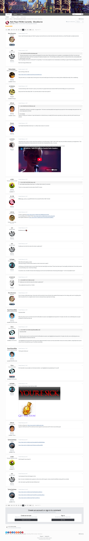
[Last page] (33, 30)
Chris (12, 327)
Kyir (32, 106)
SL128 (12, 23)
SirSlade (12, 259)
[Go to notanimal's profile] (12, 283)
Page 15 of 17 (37, 29)
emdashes (12, 86)
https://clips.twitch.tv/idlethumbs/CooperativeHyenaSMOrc (41, 217)
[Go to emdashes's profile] (12, 92)
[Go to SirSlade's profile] (12, 265)
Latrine (12, 212)
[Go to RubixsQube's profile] (12, 75)
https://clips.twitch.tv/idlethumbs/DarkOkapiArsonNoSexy (30, 491)
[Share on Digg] (12, 532)
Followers (78, 21)
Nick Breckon (12, 33)
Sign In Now (63, 519)
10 (11, 29)
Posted (23, 33)
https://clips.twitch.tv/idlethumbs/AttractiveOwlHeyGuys (30, 74)
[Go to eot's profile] (12, 56)
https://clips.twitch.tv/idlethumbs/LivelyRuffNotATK (44, 216)
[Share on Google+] (10, 532)
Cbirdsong (33, 53)
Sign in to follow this (71, 21)
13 (18, 29)
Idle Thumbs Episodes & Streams (30, 23)
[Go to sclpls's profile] (12, 185)
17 (27, 29)
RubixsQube (12, 69)
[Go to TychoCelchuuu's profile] (12, 446)
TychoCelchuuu (12, 440)
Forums (7, 16)
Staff (18, 16)
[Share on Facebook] (8, 532)
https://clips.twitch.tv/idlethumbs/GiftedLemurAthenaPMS (31, 445)
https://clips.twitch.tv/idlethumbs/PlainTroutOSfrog (29, 497)
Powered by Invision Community (44, 539)
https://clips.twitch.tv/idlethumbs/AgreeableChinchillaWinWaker (32, 442)
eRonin (12, 103)
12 (16, 29)
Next (30, 29)
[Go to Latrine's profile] (12, 218)
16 (25, 29)
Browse (8, 14)
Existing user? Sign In (71, 1)
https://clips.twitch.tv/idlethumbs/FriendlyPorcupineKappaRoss (31, 494)
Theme (41, 536)
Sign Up (80, 1)
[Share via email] (20, 532)
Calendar (12, 16)
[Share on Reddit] (16, 532)
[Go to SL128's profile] (7, 22)
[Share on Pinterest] (22, 532)
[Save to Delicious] (14, 532)
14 (20, 29)
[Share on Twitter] (6, 532)
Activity (15, 14)
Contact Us (47, 536)
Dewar (12, 123)
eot (12, 50)
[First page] (6, 30)
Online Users (23, 16)
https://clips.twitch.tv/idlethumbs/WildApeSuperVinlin (38, 214)
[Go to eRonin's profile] (12, 109)
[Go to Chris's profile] (12, 333)
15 (23, 29)
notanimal (12, 277)
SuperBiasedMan (12, 310)
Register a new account (26, 519)
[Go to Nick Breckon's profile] (12, 39)
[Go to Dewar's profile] (12, 129)
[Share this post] (82, 33)
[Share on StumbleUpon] (18, 532)
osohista (12, 139)
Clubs (21, 14)
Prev (9, 29)
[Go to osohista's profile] (12, 145)
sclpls (12, 179)
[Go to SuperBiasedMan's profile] (12, 316)
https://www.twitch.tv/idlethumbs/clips (35, 425)
